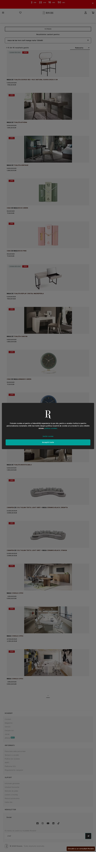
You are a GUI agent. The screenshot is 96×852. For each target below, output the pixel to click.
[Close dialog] (90, 397)
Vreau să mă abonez (70, 441)
